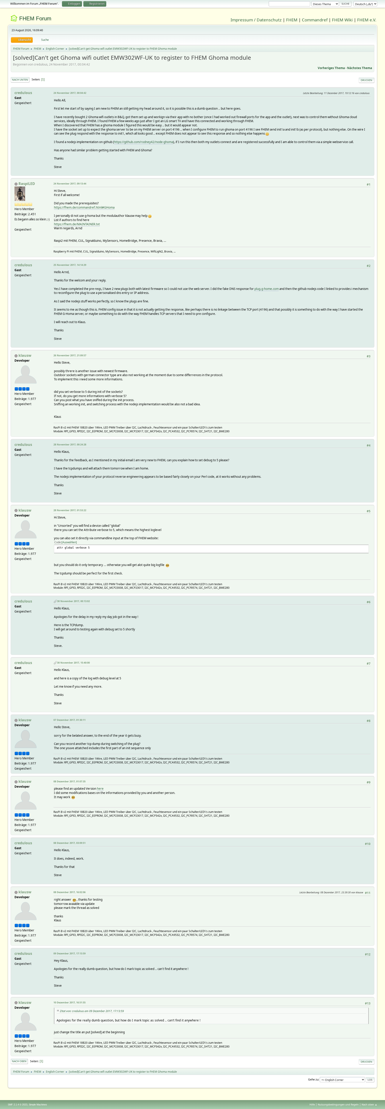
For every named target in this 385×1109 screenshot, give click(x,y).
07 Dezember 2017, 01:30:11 (69, 720)
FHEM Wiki (342, 20)
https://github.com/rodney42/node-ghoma (143, 142)
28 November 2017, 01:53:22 (69, 510)
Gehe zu (313, 1079)
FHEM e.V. (366, 20)
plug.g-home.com (266, 289)
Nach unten (20, 79)
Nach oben (19, 1061)
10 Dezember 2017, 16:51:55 (69, 1002)
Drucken (366, 80)
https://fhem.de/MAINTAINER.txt (77, 224)
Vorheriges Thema (331, 68)
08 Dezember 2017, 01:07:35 (69, 781)
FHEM (291, 20)
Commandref (315, 20)
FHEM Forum (35, 18)
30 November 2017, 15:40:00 (73, 662)
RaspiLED (26, 183)
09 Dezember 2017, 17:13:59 (69, 953)
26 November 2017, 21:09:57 (69, 355)
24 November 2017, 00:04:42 (69, 92)
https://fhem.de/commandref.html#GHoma (84, 207)
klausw (24, 355)
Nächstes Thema (359, 68)
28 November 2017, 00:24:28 (69, 444)
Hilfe (312, 1104)
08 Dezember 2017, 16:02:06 (69, 892)
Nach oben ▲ (369, 1104)
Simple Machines (38, 1104)
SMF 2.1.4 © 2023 (17, 1104)
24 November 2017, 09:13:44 (69, 183)
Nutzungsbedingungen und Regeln (338, 1104)
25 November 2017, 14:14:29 (69, 264)
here (100, 789)
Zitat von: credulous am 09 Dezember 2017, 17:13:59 (92, 1011)
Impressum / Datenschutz (256, 20)
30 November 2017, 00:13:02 (73, 601)
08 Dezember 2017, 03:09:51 (69, 843)
